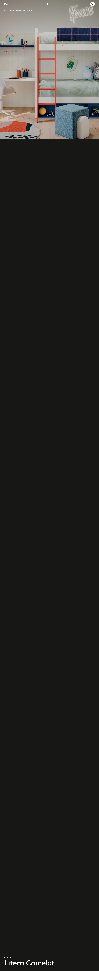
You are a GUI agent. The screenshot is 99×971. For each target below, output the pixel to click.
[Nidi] (49, 3)
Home (6, 10)
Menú (6, 4)
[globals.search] (92, 4)
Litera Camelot (27, 10)
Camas (12, 10)
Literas (18, 10)
